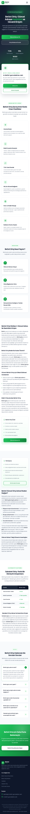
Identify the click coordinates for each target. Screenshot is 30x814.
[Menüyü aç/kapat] (27, 2)
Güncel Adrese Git (15, 37)
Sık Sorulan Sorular (15, 483)
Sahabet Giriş (5, 783)
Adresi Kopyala (15, 90)
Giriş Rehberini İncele (15, 42)
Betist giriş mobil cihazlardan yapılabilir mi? (11, 699)
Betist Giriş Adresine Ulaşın (15, 748)
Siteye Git (15, 85)
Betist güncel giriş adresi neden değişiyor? (12, 691)
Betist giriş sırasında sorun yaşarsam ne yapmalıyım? (10, 706)
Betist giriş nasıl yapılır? (9, 684)
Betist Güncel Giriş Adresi (7, 776)
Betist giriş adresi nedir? (10, 667)
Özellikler (4, 781)
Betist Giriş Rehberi (6, 778)
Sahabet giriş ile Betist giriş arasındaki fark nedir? (10, 714)
